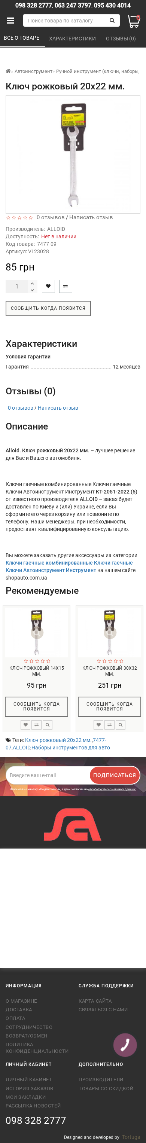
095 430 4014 (111, 5)
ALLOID (56, 229)
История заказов (30, 1088)
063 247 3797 (73, 5)
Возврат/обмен (27, 1036)
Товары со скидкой (106, 1088)
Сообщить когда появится (48, 308)
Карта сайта (95, 1001)
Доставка (19, 1009)
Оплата (15, 1018)
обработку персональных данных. (112, 789)
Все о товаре (22, 38)
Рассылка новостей (33, 1106)
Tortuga (131, 1137)
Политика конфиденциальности (36, 1048)
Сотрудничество (29, 1027)
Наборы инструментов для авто (70, 748)
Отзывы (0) (121, 39)
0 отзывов (49, 217)
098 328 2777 (33, 5)
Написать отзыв (91, 217)
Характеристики (73, 39)
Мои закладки (26, 1097)
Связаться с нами (103, 1009)
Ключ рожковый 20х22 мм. (58, 740)
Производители (101, 1079)
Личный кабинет (29, 1079)
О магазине (21, 1001)
